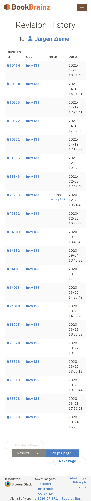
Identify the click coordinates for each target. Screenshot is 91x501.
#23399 (13, 417)
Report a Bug (71, 499)
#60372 (13, 121)
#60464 (13, 65)
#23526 (13, 398)
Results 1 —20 (29, 453)
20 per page (61, 453)
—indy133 (58, 199)
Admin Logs (77, 478)
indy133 (32, 65)
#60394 (13, 84)
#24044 (13, 306)
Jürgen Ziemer (53, 39)
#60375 (13, 102)
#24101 (13, 269)
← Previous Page (24, 445)
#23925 (13, 324)
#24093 (13, 287)
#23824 (13, 343)
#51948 (13, 176)
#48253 (13, 195)
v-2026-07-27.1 (46, 499)
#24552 (13, 250)
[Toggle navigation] (82, 7)
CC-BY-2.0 (45, 494)
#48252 (13, 213)
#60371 (13, 139)
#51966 (13, 158)
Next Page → (69, 461)
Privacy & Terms (79, 485)
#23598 (13, 361)
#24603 (13, 232)
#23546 (13, 380)
